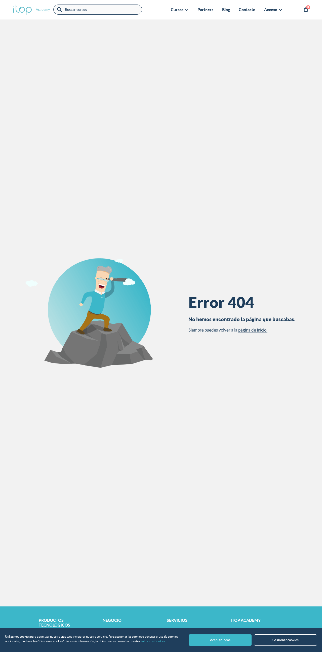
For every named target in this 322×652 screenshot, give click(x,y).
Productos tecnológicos (54, 622)
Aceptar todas (220, 640)
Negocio (112, 620)
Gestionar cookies (285, 640)
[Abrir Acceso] (280, 10)
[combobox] (97, 10)
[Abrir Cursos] (187, 10)
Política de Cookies (152, 641)
